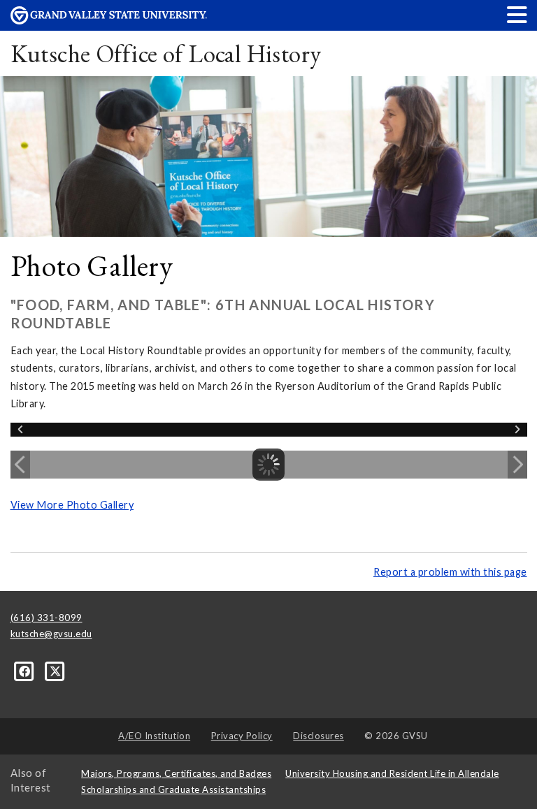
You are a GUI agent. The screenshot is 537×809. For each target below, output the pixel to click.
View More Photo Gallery (72, 505)
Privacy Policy (242, 735)
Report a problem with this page (450, 572)
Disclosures (318, 735)
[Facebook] (25, 670)
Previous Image (20, 465)
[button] (517, 14)
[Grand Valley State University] (109, 20)
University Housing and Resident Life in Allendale (392, 773)
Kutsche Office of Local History (166, 53)
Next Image (517, 465)
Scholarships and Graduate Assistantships (173, 789)
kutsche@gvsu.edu (51, 633)
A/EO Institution (154, 735)
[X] (55, 670)
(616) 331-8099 (46, 617)
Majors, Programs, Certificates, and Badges (176, 773)
